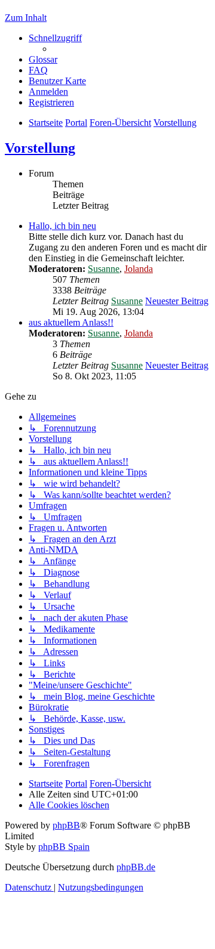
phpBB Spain (64, 847)
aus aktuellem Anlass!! (71, 322)
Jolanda (138, 269)
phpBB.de (135, 867)
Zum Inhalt (26, 18)
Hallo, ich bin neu (62, 226)
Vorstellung (40, 148)
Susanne (103, 269)
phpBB (66, 825)
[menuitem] (43, 59)
